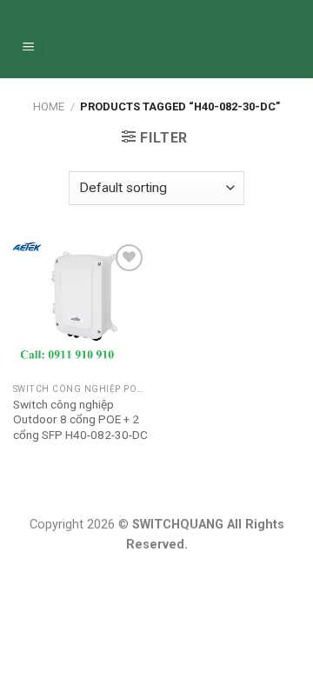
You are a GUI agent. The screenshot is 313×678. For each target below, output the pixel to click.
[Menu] (29, 48)
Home (48, 106)
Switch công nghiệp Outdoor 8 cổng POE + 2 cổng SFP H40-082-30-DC (80, 419)
